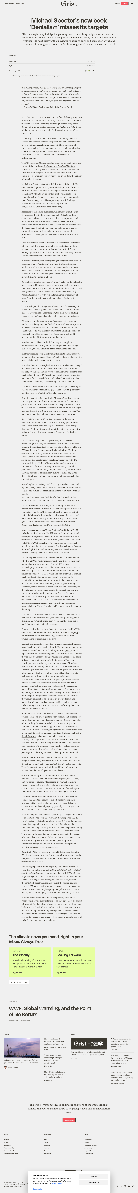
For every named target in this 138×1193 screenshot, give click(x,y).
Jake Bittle (114, 1049)
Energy (6, 1139)
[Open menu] (132, 3)
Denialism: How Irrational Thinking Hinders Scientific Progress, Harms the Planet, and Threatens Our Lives (50, 169)
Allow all (94, 1176)
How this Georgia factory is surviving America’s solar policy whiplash (54, 1074)
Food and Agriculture (11, 1153)
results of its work (30, 743)
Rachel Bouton (76, 1059)
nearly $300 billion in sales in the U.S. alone (57, 288)
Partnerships (48, 1151)
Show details (37, 1189)
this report (26, 349)
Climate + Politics (89, 66)
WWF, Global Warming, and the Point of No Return (50, 1011)
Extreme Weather (9, 1151)
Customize (92, 1182)
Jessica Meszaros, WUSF (52, 1047)
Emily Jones (48, 1080)
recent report (49, 313)
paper (68, 650)
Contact (47, 1145)
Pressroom (48, 1153)
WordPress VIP (20, 1185)
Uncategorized (25, 1021)
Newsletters (88, 1139)
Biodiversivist (13, 1021)
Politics (6, 1142)
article (30, 814)
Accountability (9, 1148)
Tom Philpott (13, 55)
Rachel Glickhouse (117, 1083)
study (28, 558)
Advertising (88, 1148)
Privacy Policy (17, 1186)
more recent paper (72, 657)
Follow (117, 3)
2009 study (27, 463)
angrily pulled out (68, 621)
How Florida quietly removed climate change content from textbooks (54, 1041)
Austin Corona (13, 1067)
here (78, 469)
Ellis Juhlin (48, 1066)
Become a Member (90, 1145)
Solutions (7, 1145)
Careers (47, 1148)
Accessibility (88, 1153)
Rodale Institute (29, 736)
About (46, 1139)
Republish (87, 1151)
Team (46, 1142)
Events (86, 1142)
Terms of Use (8, 1186)
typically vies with (38, 295)
